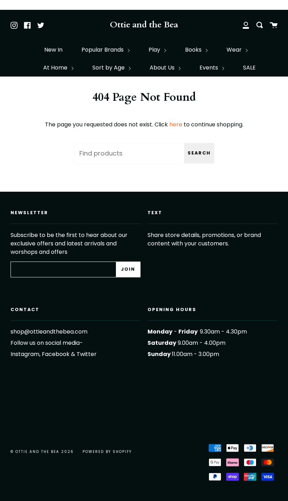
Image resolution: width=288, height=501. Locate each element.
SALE (249, 68)
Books (194, 50)
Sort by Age (109, 68)
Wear (235, 50)
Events (209, 68)
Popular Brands (103, 50)
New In (53, 50)
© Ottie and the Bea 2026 (42, 451)
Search (199, 153)
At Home (56, 68)
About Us (163, 68)
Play (155, 50)
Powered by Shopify (107, 451)
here (175, 124)
